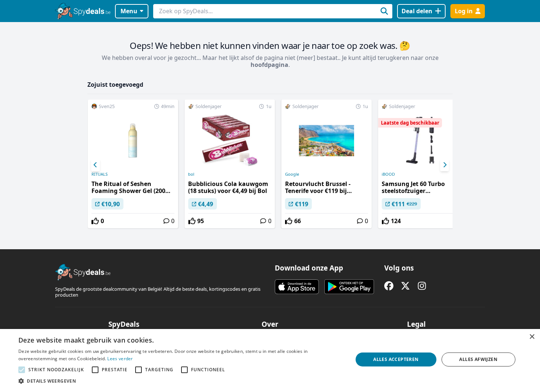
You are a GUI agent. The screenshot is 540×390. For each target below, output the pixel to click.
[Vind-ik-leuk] (95, 221)
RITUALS (99, 174)
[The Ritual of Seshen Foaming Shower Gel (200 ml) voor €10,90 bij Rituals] (133, 164)
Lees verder (120, 358)
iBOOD (388, 174)
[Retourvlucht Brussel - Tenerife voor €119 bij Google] (326, 164)
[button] (180, 380)
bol (191, 174)
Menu (128, 11)
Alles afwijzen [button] (478, 359)
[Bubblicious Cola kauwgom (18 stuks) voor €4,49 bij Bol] (229, 164)
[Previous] (95, 165)
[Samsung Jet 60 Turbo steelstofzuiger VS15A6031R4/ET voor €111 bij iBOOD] (423, 164)
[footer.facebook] (388, 285)
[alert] (270, 359)
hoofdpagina (269, 65)
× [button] (531, 337)
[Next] (444, 165)
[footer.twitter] (405, 285)
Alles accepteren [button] (395, 359)
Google (292, 174)
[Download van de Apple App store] (297, 286)
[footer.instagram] (421, 285)
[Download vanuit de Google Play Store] (349, 286)
